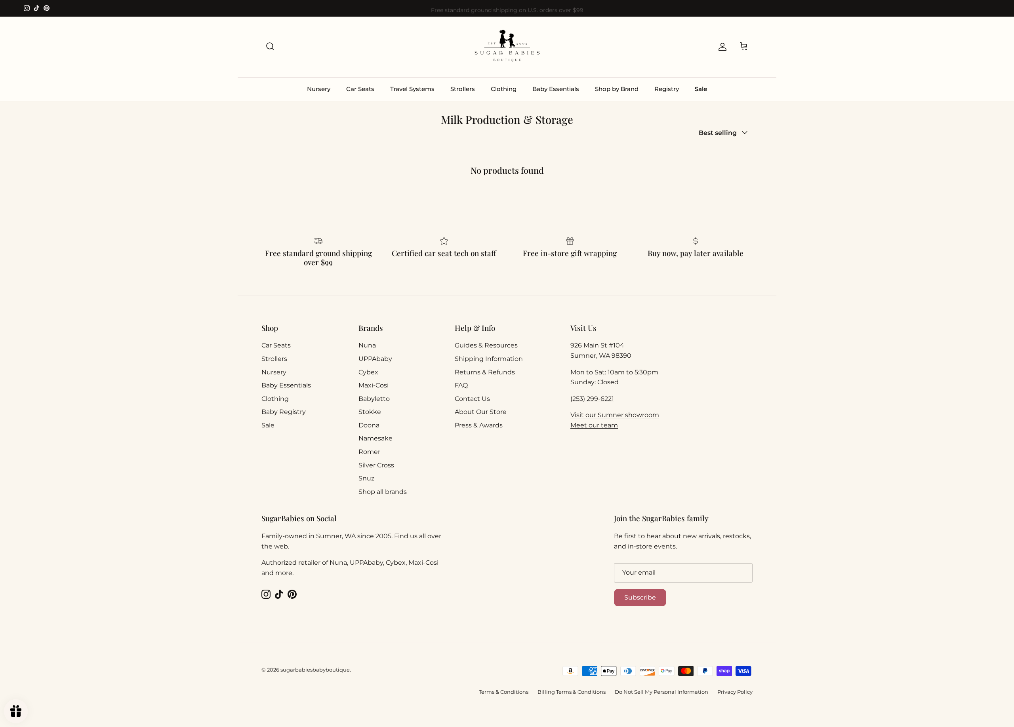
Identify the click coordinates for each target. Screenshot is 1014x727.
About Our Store (481, 412)
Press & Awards (479, 425)
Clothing (504, 89)
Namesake (375, 438)
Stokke (369, 412)
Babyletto (374, 398)
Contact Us (472, 398)
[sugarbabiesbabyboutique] (507, 47)
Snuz (366, 478)
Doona (368, 425)
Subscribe (640, 597)
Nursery (318, 89)
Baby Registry (283, 412)
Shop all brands (382, 491)
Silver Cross (376, 465)
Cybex (368, 372)
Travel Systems (412, 89)
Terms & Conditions (503, 692)
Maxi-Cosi (373, 385)
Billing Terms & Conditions (571, 692)
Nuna (367, 345)
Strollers (462, 89)
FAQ (461, 385)
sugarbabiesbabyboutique (315, 669)
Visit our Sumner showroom (614, 415)
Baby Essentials (555, 89)
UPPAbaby (375, 359)
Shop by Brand (617, 89)
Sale (701, 89)
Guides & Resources (486, 345)
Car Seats (360, 89)
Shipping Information (489, 359)
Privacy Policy (735, 692)
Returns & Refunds (485, 372)
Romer (369, 452)
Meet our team (594, 425)
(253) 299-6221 (592, 398)
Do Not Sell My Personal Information (661, 692)
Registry (666, 89)
